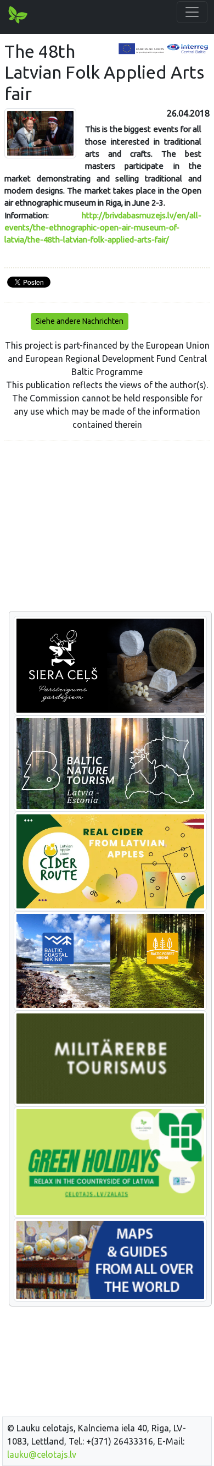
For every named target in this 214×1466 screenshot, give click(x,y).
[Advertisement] (107, 526)
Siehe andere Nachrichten (79, 321)
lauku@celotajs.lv (41, 1454)
